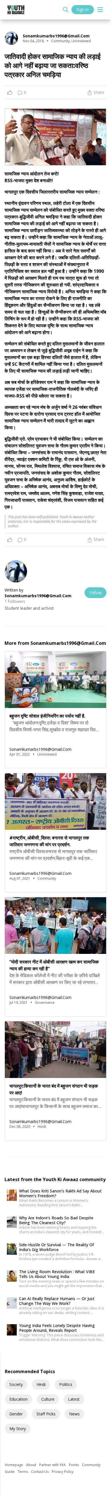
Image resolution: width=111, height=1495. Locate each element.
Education (18, 1399)
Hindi (41, 1384)
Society (16, 1384)
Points (74, 1464)
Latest (74, 1399)
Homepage (14, 1464)
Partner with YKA (53, 1464)
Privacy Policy (62, 1471)
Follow (95, 592)
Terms (23, 1471)
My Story (17, 1428)
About (31, 1464)
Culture (47, 1399)
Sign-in (83, 9)
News (74, 1414)
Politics (65, 1384)
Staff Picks (46, 1414)
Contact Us (40, 1471)
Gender (16, 1414)
